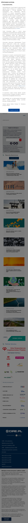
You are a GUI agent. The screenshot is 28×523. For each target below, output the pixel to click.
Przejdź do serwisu (14, 110)
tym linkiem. (17, 28)
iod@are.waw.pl (21, 85)
